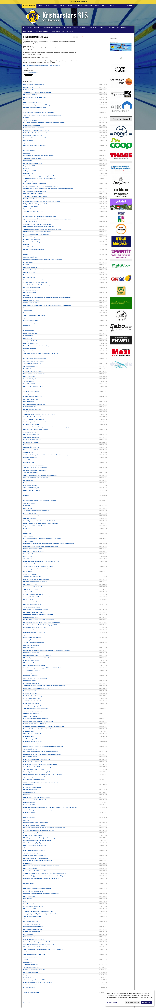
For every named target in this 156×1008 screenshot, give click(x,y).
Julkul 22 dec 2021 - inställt (30, 584)
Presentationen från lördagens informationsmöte (36, 579)
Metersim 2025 (27, 148)
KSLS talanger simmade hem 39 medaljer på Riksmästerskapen (39, 838)
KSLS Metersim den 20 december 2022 (33, 465)
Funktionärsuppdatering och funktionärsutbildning (36, 105)
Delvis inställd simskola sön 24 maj (32, 929)
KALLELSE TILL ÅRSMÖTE (30, 94)
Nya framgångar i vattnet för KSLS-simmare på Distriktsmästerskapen (41, 622)
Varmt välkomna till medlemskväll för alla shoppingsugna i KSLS (40, 625)
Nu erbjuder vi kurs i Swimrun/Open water (34, 969)
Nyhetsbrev (26, 117)
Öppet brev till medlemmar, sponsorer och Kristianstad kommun (40, 764)
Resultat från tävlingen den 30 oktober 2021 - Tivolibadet (38, 614)
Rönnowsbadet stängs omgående (32, 706)
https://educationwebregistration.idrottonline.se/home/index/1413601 (41, 65)
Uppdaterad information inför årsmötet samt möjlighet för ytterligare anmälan (43, 726)
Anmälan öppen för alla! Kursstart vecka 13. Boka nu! (37, 564)
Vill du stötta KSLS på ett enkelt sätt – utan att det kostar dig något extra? (42, 115)
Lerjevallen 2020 (27, 898)
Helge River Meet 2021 (29, 647)
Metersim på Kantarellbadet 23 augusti (33, 891)
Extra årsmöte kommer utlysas (31, 320)
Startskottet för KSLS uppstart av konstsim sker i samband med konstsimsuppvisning (45, 455)
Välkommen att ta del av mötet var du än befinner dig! (37, 92)
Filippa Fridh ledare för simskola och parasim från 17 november (39, 500)
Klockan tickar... (27, 389)
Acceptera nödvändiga (132, 1002)
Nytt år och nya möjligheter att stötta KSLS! (34, 470)
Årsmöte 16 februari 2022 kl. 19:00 (32, 576)
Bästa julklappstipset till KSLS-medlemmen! (34, 761)
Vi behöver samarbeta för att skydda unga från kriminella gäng (39, 178)
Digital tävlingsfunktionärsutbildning (32, 787)
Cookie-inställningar (28, 1003)
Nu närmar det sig (28, 335)
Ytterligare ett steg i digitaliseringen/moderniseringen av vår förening (41, 865)
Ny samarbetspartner (28, 330)
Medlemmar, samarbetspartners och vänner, (34, 107)
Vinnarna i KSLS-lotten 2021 (30, 589)
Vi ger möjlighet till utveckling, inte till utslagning (35, 196)
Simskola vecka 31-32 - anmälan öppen (33, 417)
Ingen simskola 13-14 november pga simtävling (35, 609)
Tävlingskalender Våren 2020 (30, 964)
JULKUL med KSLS (28, 592)
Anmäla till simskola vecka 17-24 (31, 698)
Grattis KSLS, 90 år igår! (29, 987)
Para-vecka (26, 313)
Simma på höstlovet (28, 630)
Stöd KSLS (26, 990)
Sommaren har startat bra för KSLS (32, 670)
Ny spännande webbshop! (30, 348)
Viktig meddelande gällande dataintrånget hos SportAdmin (38, 226)
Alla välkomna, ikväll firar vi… (30, 290)
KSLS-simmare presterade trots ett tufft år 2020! (35, 718)
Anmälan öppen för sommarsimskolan (33, 411)
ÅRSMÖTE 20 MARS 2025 (30, 221)
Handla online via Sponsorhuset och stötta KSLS (36, 779)
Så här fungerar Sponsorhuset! (31, 437)
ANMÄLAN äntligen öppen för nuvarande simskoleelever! (38, 566)
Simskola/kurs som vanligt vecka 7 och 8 (34, 954)
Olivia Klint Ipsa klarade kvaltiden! (32, 701)
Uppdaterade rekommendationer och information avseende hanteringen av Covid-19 (45, 827)
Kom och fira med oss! (29, 247)
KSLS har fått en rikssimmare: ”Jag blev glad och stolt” (37, 840)
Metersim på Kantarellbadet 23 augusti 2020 (34, 871)
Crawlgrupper (26, 974)
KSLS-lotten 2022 (27, 508)
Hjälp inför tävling (27, 863)
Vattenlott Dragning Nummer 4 (31, 853)
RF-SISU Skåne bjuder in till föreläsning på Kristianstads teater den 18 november (44, 122)
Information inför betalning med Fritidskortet (34, 145)
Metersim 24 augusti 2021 (30, 673)
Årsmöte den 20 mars (29, 214)
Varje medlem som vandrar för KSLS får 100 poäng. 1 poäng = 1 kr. (40, 353)
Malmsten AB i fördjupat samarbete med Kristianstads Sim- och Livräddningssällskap (45, 876)
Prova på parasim (27, 338)
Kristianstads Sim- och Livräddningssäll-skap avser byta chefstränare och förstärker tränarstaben (48, 543)
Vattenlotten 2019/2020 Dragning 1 (32, 967)
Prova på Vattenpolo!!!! (29, 817)
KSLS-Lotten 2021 (28, 599)
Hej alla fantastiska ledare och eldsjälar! (33, 84)
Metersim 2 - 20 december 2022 (31, 490)
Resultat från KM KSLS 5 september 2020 (34, 850)
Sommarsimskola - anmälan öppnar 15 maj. (34, 191)
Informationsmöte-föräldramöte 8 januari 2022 (35, 581)
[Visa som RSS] (82, 37)
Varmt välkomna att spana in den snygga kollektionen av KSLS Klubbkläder (42, 668)
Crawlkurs (26, 168)
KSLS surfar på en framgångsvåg (32, 843)
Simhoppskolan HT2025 (29, 171)
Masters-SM (26, 325)
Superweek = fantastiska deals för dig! (33, 211)
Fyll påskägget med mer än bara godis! (33, 198)
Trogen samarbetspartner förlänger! (32, 515)
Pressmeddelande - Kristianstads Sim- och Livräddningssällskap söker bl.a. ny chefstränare (47, 305)
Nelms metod (26, 794)
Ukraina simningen (28, 541)
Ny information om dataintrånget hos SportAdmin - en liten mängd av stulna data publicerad (47, 219)
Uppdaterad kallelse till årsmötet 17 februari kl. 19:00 (37, 728)
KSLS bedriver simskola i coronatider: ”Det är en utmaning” (38, 721)
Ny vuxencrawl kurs (28, 480)
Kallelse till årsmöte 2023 (29, 460)
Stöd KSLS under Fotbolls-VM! (31, 391)
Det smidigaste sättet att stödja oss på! (33, 269)
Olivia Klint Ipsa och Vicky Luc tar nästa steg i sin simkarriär (38, 155)
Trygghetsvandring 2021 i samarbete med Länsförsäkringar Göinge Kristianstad (44, 685)
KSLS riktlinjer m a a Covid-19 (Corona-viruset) (35, 947)
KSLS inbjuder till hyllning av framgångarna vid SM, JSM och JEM (40, 285)
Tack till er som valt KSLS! (30, 120)
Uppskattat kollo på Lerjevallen (31, 660)
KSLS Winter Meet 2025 (29, 252)
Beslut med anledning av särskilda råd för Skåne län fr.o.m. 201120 (40, 782)
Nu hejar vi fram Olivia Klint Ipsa (31, 703)
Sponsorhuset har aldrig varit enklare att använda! (36, 234)
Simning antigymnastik (29, 503)
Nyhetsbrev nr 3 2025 (28, 143)
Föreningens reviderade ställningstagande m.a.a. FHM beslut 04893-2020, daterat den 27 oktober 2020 (49, 807)
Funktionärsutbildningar (29, 292)
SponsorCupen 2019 (28, 977)
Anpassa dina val (112, 1002)
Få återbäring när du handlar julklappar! (33, 249)
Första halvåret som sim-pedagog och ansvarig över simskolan (39, 176)
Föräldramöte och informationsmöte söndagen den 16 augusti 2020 (41, 878)
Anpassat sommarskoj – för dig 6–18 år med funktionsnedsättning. (41, 186)
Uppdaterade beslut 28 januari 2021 (32, 741)
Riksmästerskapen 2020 (29, 909)
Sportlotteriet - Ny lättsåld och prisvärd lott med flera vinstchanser (40, 751)
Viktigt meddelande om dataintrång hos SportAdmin (37, 231)
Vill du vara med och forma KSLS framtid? (34, 769)
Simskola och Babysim (29, 272)
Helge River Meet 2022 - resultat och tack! (34, 526)
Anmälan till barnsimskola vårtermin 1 (33, 594)
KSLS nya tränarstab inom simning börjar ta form (36, 130)
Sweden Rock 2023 (28, 452)
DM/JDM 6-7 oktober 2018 (30, 985)
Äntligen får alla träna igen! (30, 693)
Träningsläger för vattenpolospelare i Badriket (35, 467)
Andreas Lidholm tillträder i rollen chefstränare (35, 282)
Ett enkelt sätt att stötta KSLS (30, 267)
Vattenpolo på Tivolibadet (30, 640)
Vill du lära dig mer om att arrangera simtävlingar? (36, 657)
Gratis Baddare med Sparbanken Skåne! (33, 586)
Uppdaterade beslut (28, 731)
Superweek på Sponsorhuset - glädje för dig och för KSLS (38, 944)
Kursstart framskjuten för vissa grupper (33, 696)
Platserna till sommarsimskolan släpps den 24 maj (36, 688)
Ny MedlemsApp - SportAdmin (31, 300)
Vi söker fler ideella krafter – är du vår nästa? (35, 133)
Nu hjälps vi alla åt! (28, 89)
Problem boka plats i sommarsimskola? (33, 926)
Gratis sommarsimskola (29, 307)
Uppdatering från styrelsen (30, 749)
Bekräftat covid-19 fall (29, 802)
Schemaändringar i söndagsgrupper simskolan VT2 (36, 942)
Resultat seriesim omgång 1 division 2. (33, 832)
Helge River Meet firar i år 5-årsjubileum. (33, 193)
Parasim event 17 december (30, 482)
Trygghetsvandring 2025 (29, 181)
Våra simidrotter (27, 160)
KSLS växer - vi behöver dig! (30, 399)
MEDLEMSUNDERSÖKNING (30, 257)
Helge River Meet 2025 (29, 165)
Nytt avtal (25, 100)
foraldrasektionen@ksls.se (30, 72)
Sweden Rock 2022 (28, 553)
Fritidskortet (26, 153)
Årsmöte (25, 959)
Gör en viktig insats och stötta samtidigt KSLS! (35, 358)
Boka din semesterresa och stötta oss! (33, 361)
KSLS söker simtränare (29, 150)
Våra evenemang (27, 310)
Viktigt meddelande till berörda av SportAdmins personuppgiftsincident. (42, 229)
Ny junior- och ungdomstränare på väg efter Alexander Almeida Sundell (41, 777)
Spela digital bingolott (29, 936)
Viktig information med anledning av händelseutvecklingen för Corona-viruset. (43, 949)
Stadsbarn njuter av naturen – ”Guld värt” (33, 906)
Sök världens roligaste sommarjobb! (32, 711)
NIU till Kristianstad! (28, 571)
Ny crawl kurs (26, 444)
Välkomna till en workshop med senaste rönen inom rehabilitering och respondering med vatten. (48, 188)
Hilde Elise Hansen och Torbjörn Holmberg (34, 825)
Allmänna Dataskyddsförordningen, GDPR (34, 980)
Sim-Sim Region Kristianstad (30, 366)
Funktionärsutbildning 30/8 (35, 37)
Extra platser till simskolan (30, 485)
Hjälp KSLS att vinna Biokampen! (31, 125)
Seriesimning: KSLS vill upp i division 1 (33, 835)
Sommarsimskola (28, 934)
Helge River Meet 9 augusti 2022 (31, 531)
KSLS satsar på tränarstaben (30, 921)
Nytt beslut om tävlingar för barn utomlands (34, 183)
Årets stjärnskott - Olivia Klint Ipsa (32, 340)
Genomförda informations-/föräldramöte (34, 665)
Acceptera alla (146, 1002)
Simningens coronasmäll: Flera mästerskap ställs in (36, 797)
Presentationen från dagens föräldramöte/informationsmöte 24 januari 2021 (43, 746)
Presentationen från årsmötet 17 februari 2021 (35, 723)
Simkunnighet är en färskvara (30, 206)
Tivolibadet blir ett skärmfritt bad (31, 607)
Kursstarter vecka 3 (28, 962)
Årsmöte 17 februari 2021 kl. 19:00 (32, 744)
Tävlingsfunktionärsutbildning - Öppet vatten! (35, 204)
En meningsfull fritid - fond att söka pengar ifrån (35, 858)
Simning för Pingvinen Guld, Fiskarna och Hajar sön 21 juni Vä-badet (40, 914)
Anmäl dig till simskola (29, 394)
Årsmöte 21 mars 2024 (29, 356)
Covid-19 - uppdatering (29, 812)
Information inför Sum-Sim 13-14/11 (32, 604)
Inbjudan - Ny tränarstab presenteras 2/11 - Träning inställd (38, 619)
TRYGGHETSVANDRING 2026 (30, 110)
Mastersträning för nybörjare (30, 675)
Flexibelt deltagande (28, 401)
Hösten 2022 (26, 528)
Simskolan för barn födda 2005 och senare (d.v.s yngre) (37, 767)
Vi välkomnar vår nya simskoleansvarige (33, 280)
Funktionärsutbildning (29, 236)
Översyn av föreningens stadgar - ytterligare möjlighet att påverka (40, 475)
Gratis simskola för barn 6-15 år (31, 924)
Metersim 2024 (27, 254)
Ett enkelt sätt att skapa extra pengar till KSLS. (35, 97)
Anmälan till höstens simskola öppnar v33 (34, 642)
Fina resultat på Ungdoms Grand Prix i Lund (34, 627)
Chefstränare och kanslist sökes (31, 302)
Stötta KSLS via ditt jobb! (29, 379)
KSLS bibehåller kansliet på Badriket (32, 135)
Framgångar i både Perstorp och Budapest (34, 632)
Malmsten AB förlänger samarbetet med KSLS (35, 138)
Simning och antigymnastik (30, 518)
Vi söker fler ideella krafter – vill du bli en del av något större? (39, 112)
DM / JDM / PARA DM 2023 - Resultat (33, 371)
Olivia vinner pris (27, 556)
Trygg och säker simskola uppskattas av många (35, 708)
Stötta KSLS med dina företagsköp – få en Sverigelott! (37, 224)
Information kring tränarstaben (31, 919)
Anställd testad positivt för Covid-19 (32, 683)
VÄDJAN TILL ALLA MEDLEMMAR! (32, 734)
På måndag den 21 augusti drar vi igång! (33, 386)
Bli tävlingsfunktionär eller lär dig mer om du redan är (37, 655)
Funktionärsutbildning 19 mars (31, 434)
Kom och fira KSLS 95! (29, 384)
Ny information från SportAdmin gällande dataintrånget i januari (39, 216)
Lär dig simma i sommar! (29, 680)
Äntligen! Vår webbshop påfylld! (31, 815)
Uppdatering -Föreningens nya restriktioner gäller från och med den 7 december (44, 772)
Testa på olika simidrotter (30, 381)
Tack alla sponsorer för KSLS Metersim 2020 (34, 799)
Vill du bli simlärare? (28, 663)
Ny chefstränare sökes (29, 635)
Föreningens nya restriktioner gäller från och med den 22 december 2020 (42, 754)
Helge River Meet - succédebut (31, 645)
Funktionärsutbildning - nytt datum (32, 102)
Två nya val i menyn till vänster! (31, 992)
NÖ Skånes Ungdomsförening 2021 (32, 548)
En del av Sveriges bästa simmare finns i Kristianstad (37, 888)
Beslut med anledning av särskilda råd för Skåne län (36, 759)
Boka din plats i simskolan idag (31, 242)
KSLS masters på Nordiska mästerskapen (34, 373)
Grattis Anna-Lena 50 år (29, 903)
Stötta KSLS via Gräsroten (30, 493)
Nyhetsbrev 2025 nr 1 (28, 209)
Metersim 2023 (27, 368)
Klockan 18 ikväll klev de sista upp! (32, 409)
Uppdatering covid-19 (29, 784)
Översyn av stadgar (28, 536)
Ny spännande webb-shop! (30, 457)
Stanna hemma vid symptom (30, 574)
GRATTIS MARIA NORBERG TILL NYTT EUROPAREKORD (37, 982)
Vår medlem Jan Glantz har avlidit (32, 158)
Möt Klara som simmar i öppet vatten (33, 163)
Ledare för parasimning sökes (31, 617)
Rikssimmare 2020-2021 (29, 848)
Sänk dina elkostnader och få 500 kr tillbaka (34, 315)
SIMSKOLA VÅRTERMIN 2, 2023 (31, 447)
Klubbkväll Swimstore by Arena (31, 957)
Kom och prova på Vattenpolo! (31, 652)
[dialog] (129, 998)
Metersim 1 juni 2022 (28, 533)
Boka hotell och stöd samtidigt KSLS (33, 424)
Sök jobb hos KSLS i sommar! (31, 442)
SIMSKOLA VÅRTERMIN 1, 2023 (31, 488)
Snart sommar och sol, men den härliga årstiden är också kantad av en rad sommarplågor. (46, 427)
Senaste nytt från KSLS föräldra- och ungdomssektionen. (38, 597)
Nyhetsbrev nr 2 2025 (28, 173)
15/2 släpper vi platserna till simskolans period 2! (36, 569)
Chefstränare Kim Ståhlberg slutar (32, 637)
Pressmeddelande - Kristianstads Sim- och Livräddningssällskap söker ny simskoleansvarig (47, 297)
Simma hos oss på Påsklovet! (31, 713)
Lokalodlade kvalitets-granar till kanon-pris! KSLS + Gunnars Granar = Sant (42, 259)
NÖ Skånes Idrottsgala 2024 (30, 333)
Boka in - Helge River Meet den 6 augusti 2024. (35, 422)
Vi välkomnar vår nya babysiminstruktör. (33, 127)
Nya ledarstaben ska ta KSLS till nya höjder (34, 612)
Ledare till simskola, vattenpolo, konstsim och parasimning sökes (40, 523)
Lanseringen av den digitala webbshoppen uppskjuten (37, 860)
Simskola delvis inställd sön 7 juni (32, 916)
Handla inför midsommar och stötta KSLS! (34, 404)
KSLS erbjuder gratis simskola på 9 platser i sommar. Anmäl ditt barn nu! (42, 538)
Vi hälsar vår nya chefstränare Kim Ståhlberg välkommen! (38, 911)
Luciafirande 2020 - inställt (30, 789)
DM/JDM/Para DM (28, 262)
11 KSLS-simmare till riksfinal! (31, 602)
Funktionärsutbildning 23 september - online (34, 845)
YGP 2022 (25, 498)
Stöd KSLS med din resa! (29, 406)
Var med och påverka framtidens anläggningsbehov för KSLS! (39, 414)
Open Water (26, 901)
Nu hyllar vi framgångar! (29, 690)
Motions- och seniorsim (29, 275)
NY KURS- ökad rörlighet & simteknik (32, 931)
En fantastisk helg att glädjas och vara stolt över (35, 822)
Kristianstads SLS (29, 6)
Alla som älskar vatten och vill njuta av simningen (36, 510)
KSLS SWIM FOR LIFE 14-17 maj (31, 87)
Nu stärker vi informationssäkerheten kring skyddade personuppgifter (41, 201)
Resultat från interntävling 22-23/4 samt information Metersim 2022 (40, 546)
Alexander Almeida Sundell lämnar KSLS (33, 939)
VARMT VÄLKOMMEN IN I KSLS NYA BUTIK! (34, 855)
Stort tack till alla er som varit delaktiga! (33, 419)
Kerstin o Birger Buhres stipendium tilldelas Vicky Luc (37, 346)
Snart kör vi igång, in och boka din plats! (33, 739)
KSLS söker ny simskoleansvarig (31, 287)
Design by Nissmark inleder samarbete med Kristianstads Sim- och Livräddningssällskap (46, 650)
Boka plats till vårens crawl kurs (31, 239)
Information (26, 820)
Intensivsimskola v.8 (28, 462)
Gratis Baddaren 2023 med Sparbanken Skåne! (35, 477)
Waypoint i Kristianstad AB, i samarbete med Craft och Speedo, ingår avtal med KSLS (45, 873)
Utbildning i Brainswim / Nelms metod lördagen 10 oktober (38, 830)
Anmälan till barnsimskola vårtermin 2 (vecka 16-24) (36, 952)
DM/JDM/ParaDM (28, 140)
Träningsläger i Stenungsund (30, 472)
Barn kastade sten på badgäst (31, 886)
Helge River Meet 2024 (29, 277)
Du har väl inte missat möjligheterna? (32, 396)
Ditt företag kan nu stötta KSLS (31, 450)
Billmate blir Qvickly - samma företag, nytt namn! (35, 429)
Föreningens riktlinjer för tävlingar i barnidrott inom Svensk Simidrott (41, 561)
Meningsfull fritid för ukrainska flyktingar (34, 551)
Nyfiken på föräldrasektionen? (31, 343)
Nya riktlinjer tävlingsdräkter (30, 972)
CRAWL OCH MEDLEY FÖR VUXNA (32, 439)
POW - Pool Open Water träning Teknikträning (35, 678)
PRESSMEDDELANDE (28, 883)
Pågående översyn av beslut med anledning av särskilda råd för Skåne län (42, 774)
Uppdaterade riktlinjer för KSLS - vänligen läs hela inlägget (38, 810)
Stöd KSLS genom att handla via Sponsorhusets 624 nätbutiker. (39, 521)
